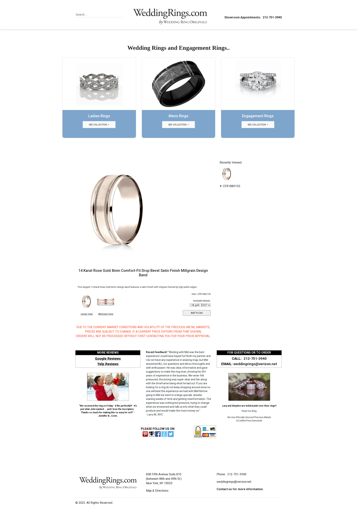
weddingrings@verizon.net (255, 364)
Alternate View (105, 314)
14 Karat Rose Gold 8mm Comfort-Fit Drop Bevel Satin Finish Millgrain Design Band (143, 272)
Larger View (87, 314)
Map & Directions (157, 490)
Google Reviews (108, 358)
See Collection (98, 124)
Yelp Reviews (107, 364)
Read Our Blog (249, 411)
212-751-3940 (272, 17)
